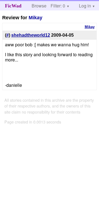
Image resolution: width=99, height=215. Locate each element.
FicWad (13, 6)
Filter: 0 (58, 5)
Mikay (35, 17)
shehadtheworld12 (30, 35)
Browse (39, 5)
